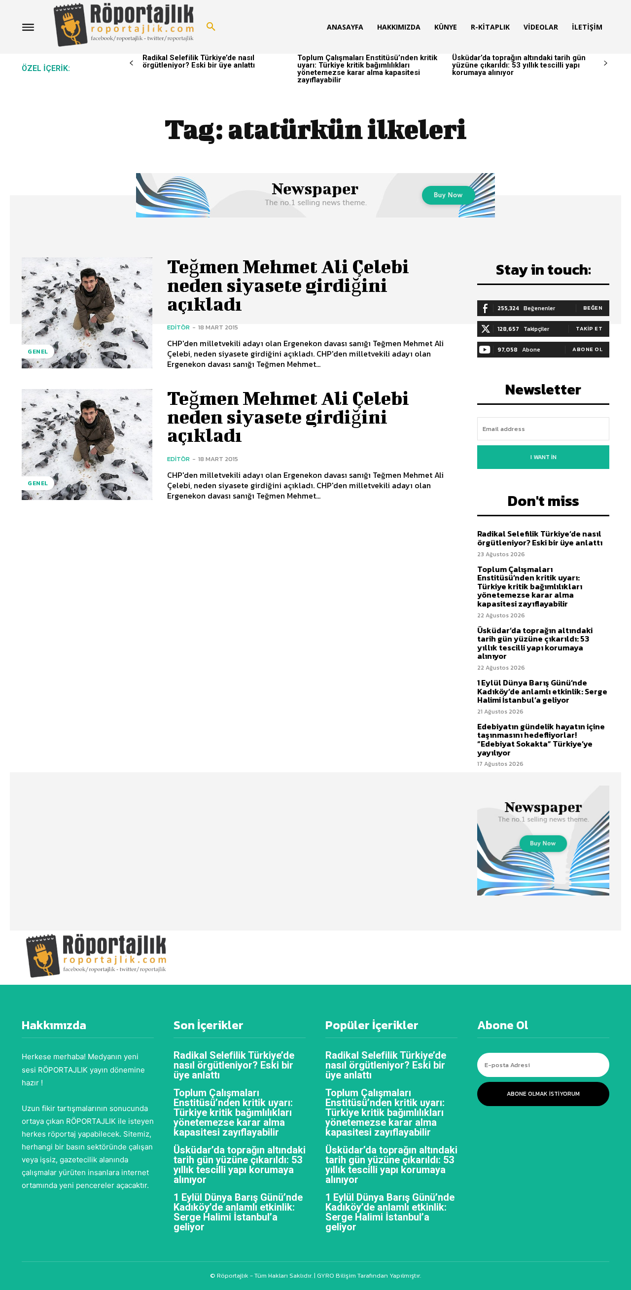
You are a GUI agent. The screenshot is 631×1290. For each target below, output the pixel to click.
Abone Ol (587, 349)
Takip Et (589, 328)
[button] (211, 27)
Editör (178, 327)
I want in (543, 457)
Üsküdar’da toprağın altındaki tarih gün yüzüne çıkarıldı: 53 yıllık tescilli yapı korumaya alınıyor (519, 65)
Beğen (593, 308)
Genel (38, 351)
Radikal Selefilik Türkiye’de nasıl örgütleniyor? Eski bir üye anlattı (198, 61)
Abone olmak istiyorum (543, 1093)
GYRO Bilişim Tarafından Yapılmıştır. (368, 1275)
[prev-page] (131, 63)
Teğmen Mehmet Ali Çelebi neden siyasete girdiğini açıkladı (288, 285)
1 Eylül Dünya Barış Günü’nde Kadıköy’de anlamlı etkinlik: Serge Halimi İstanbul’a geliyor (542, 691)
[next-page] (605, 63)
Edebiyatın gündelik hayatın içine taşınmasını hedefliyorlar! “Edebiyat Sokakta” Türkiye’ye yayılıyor (541, 739)
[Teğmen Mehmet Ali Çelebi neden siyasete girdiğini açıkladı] (87, 312)
